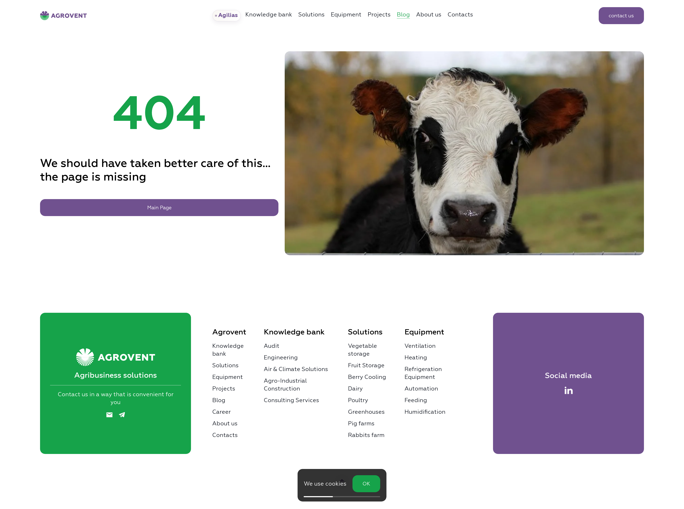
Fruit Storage (366, 365)
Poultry (358, 400)
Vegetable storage (362, 350)
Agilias (228, 15)
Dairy (355, 388)
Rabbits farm (366, 435)
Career (221, 412)
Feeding (415, 400)
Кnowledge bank (268, 14)
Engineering (281, 357)
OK (366, 483)
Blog (403, 14)
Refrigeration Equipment (423, 373)
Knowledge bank (228, 350)
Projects (379, 14)
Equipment (346, 14)
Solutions (311, 14)
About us (428, 14)
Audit (271, 346)
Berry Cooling (367, 377)
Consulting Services (291, 400)
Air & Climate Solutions (296, 369)
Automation (421, 388)
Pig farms (361, 423)
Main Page (159, 207)
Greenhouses (366, 412)
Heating (415, 357)
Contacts (460, 14)
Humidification (424, 412)
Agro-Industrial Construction (285, 384)
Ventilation (420, 346)
